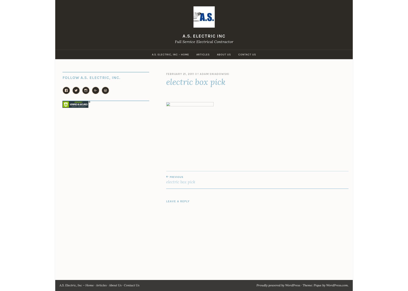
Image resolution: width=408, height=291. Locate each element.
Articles (203, 54)
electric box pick (180, 180)
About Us (224, 54)
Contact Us (247, 54)
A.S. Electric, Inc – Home (170, 54)
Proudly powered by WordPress (278, 285)
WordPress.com (337, 285)
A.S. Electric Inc (204, 36)
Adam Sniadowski (214, 74)
